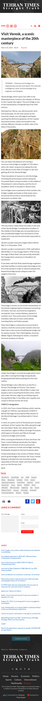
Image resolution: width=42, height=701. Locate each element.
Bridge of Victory (6, 490)
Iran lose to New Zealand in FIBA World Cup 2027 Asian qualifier (19, 569)
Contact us (23, 649)
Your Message (5, 514)
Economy (25, 676)
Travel (26, 480)
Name (23, 514)
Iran (22, 477)
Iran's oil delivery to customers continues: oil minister (20, 574)
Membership (13, 649)
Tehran (33, 485)
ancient (37, 482)
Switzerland (33, 490)
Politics (35, 676)
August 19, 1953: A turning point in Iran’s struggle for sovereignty (20, 602)
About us (4, 649)
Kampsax (18, 493)
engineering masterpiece (8, 482)
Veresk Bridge (15, 477)
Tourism (24, 48)
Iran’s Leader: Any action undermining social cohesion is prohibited (20, 551)
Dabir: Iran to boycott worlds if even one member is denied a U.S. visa (19, 596)
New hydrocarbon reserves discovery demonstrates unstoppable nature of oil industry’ (19, 580)
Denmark (26, 493)
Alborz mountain (14, 487)
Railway (19, 485)
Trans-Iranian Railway (8, 493)
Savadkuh (19, 480)
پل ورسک (16, 490)
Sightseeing (25, 487)
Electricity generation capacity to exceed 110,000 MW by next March (20, 629)
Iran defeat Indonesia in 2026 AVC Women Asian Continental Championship (18, 557)
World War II (5, 477)
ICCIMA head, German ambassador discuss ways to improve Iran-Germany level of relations (19, 586)
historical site (5, 485)
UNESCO (26, 485)
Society (14, 676)
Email (22, 523)
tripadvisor (30, 482)
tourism (33, 480)
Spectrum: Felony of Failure (11, 591)
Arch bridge (24, 490)
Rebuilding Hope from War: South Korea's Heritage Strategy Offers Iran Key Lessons (19, 618)
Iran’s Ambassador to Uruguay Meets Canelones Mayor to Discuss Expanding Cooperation (21, 608)
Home (6, 676)
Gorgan (37, 487)
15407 (3, 624)
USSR (27, 477)
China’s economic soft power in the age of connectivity (20, 613)
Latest (4, 545)
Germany (33, 477)
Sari (31, 487)
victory (13, 485)
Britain (3, 480)
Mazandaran (11, 480)
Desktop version (21, 639)
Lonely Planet (21, 482)
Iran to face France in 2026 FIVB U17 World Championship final (17, 563)
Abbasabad (5, 487)
